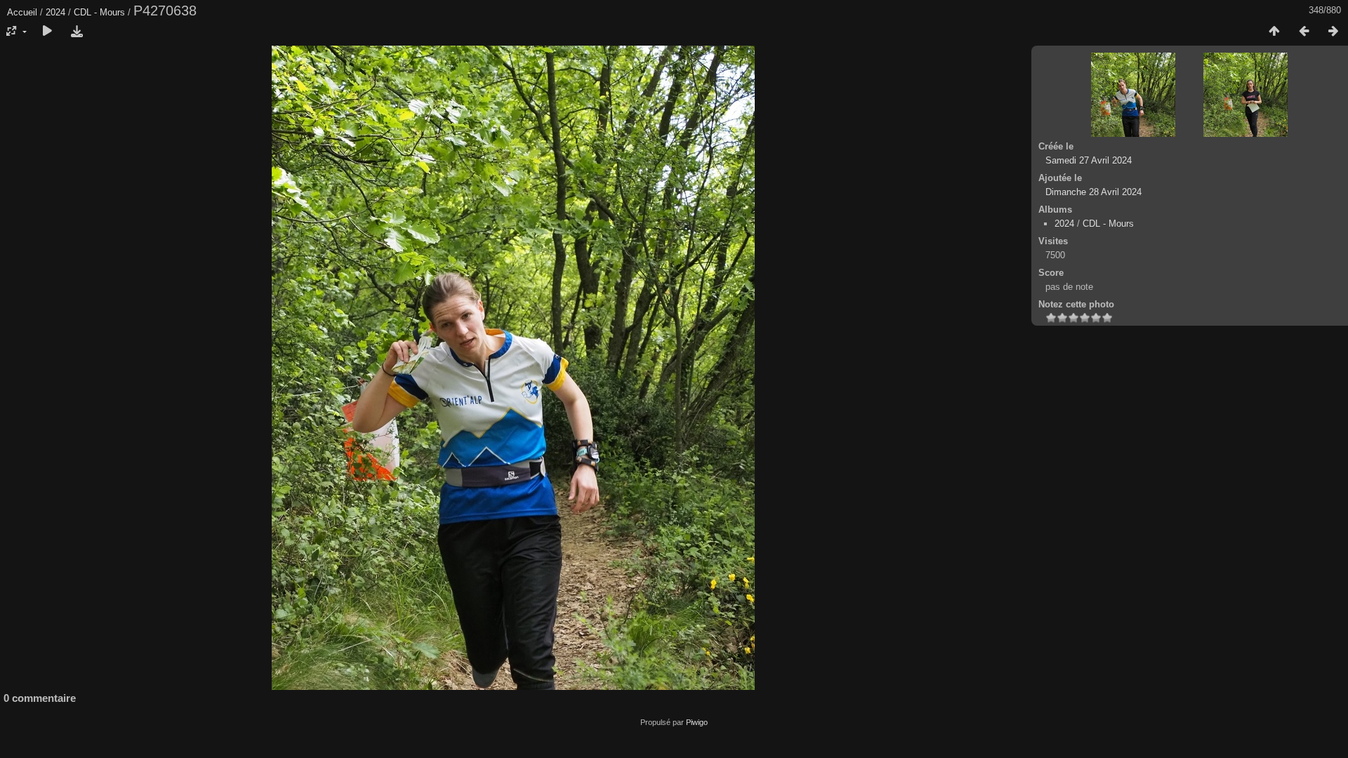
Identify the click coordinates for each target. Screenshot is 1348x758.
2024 (55, 12)
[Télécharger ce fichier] (76, 32)
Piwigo (697, 722)
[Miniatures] (1274, 32)
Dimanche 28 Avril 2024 (1093, 192)
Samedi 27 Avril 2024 (1088, 160)
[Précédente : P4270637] (1304, 32)
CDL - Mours (99, 12)
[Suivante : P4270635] (1333, 32)
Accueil (22, 12)
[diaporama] (47, 32)
